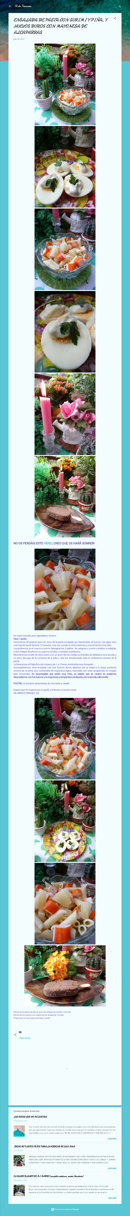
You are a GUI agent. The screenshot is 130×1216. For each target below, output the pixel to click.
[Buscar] (119, 7)
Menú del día (25, 1038)
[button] (114, 19)
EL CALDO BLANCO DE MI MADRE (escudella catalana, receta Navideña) (48, 1176)
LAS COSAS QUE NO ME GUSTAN (30, 1117)
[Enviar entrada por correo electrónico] (20, 1033)
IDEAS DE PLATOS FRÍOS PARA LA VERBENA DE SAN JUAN (44, 1146)
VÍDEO (48, 543)
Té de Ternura (23, 6)
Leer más (112, 1139)
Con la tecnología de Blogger (66, 1209)
